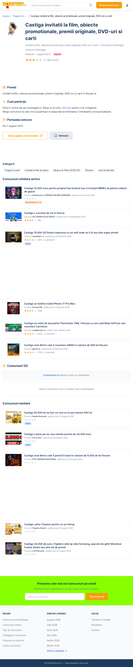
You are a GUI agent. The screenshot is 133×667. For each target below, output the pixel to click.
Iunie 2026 (52, 630)
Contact (95, 630)
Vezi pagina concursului (23, 135)
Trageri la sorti (19, 16)
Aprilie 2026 (53, 640)
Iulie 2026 (52, 624)
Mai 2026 (52, 635)
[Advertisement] (66, 74)
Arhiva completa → (57, 650)
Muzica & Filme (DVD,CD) (67, 170)
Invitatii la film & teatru (36, 170)
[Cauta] (90, 5)
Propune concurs (109, 5)
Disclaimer (96, 624)
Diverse (89, 170)
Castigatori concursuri (14, 635)
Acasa (6, 16)
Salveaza (63, 135)
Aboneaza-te (97, 596)
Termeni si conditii (100, 619)
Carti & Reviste (106, 170)
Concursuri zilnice (12, 624)
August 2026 (53, 619)
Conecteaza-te (51, 375)
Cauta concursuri (12, 645)
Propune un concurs (13, 640)
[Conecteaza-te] (127, 5)
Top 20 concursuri (12, 630)
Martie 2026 (53, 645)
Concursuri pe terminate (15, 619)
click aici (66, 107)
